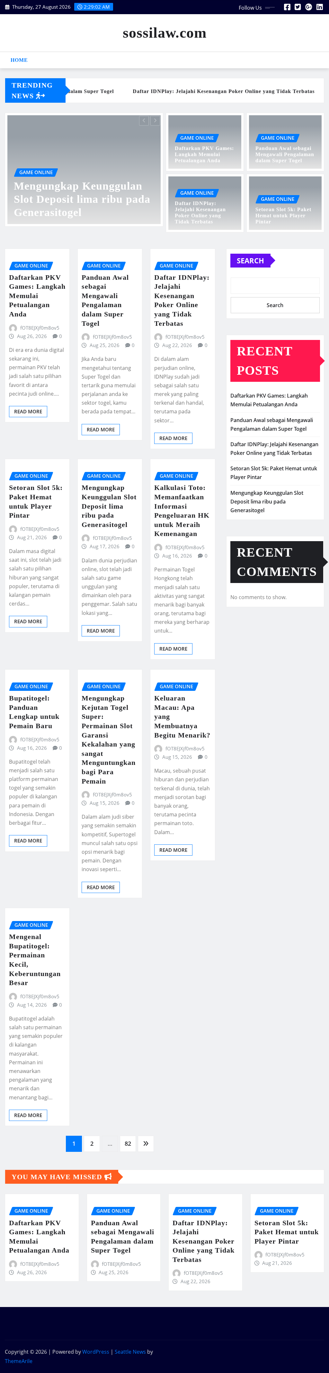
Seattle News (130, 1351)
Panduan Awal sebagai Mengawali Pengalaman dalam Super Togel (284, 154)
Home (19, 60)
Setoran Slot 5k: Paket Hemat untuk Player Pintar (283, 215)
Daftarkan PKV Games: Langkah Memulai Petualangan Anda (75, 199)
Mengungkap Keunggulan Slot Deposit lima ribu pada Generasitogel (109, 506)
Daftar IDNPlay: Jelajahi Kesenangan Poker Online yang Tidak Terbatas (204, 1241)
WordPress (95, 1351)
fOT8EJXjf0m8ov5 (39, 327)
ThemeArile (18, 1361)
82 (128, 1143)
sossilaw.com (165, 32)
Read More (28, 411)
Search (250, 260)
